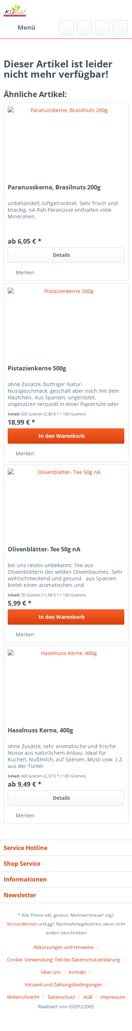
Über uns (50, 972)
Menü (26, 27)
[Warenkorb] (120, 27)
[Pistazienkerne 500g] (66, 321)
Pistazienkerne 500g (37, 368)
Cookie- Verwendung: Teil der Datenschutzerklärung (63, 959)
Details (61, 254)
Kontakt (77, 972)
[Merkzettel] (84, 27)
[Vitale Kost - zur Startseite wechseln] (15, 10)
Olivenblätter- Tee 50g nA (44, 549)
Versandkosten (22, 924)
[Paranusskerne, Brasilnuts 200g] (66, 140)
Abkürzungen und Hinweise (63, 947)
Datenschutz (61, 997)
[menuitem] (19, 27)
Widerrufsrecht (23, 997)
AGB (87, 997)
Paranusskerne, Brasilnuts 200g (54, 187)
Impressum (112, 997)
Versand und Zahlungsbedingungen (63, 984)
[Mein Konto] (102, 27)
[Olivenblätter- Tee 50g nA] (66, 502)
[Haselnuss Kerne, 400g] (66, 683)
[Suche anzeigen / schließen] (66, 27)
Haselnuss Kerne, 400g (40, 730)
